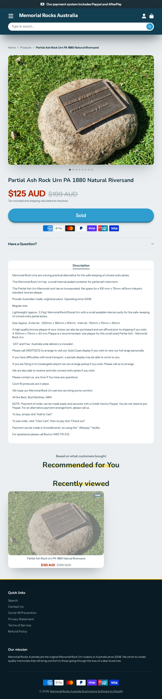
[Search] (149, 26)
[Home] (48, 16)
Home (12, 47)
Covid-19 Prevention (22, 613)
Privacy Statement (21, 619)
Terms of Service (19, 625)
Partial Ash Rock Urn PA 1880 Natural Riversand (56, 529)
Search (13, 600)
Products (25, 47)
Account (144, 16)
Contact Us (16, 607)
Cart (151, 16)
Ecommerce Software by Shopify (102, 691)
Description (81, 265)
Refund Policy (17, 631)
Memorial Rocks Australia (65, 691)
